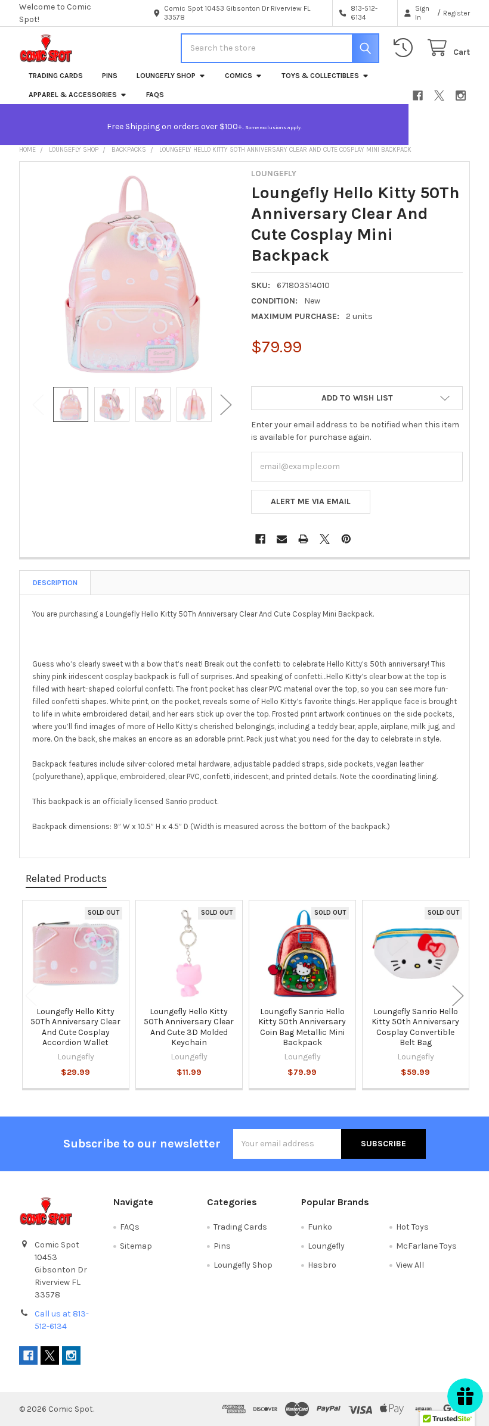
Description (55, 582)
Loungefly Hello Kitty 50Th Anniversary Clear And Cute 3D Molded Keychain (189, 1027)
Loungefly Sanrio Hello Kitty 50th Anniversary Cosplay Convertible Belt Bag (415, 1027)
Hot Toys (412, 1227)
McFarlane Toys (426, 1246)
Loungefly (326, 1246)
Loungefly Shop (166, 75)
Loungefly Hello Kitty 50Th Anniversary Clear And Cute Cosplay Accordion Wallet (75, 1027)
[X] (439, 95)
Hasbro (322, 1265)
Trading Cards (56, 75)
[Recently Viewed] (405, 48)
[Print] (303, 539)
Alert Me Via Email (311, 501)
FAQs (155, 94)
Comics (238, 75)
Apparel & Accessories (73, 94)
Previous (38, 404)
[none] (132, 274)
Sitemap (136, 1246)
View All (410, 1265)
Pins (109, 75)
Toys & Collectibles (320, 75)
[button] (357, 398)
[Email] (282, 539)
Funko (320, 1227)
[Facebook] (417, 95)
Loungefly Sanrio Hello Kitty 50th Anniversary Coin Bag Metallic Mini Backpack (302, 1027)
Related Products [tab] (66, 878)
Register (456, 13)
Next (226, 404)
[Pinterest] (346, 539)
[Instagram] (460, 95)
